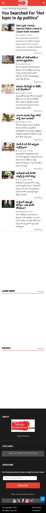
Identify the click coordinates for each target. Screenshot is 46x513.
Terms (34, 453)
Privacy (29, 453)
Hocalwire (36, 510)
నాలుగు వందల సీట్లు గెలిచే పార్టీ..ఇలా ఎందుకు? (28, 117)
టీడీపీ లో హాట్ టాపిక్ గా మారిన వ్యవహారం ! (27, 59)
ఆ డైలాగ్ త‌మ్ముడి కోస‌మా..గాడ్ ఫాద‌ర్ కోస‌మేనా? (25, 205)
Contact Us (21, 453)
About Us (12, 453)
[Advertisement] (23, 263)
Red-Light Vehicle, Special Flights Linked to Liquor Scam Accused (29, 28)
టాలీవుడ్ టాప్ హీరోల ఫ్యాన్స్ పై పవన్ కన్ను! (26, 175)
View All (41, 291)
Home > (5, 8)
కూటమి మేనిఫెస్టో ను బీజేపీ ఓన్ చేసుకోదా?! (28, 88)
